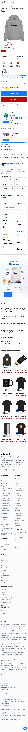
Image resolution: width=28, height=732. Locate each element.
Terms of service (5, 681)
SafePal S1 (4, 478)
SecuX (17, 501)
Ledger (17, 483)
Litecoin (3, 616)
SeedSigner (18, 518)
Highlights (4, 144)
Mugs (2, 573)
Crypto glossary (5, 600)
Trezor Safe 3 (5, 481)
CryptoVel (18, 540)
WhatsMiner (18, 506)
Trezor (17, 478)
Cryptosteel (18, 491)
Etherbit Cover (5, 511)
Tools (2, 565)
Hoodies (3, 6)
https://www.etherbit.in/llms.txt (8, 721)
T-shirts (3, 578)
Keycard (17, 525)
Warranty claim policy (6, 693)
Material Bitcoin (19, 520)
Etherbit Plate (5, 501)
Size (2, 74)
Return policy (4, 691)
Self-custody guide (6, 597)
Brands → (18, 475)
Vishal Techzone (19, 545)
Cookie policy (4, 685)
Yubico (17, 486)
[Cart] (26, 2)
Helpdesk (3, 590)
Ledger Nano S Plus (6, 488)
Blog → (3, 621)
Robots (3, 583)
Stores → (18, 529)
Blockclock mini (5, 498)
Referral (3, 595)
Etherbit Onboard (6, 602)
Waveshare (18, 515)
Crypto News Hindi (20, 532)
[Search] (23, 2)
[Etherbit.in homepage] (14, 2)
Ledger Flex (4, 491)
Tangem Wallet (5, 486)
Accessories (4, 563)
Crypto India (18, 535)
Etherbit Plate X (5, 503)
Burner (12, 112)
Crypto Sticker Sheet (16, 134)
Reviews (3, 592)
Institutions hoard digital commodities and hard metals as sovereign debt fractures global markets (13, 659)
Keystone (18, 513)
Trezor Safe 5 (5, 483)
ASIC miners (4, 547)
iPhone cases (5, 575)
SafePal (17, 481)
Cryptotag (18, 488)
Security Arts (18, 498)
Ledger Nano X (5, 493)
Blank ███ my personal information (9, 687)
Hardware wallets (6, 542)
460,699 (8, 705)
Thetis (17, 523)
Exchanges (4, 549)
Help (2, 679)
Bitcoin (3, 611)
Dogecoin (4, 613)
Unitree (17, 508)
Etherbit (17, 503)
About (2, 674)
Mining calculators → (6, 607)
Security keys (5, 544)
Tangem (17, 511)
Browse (8, 294)
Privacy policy (4, 683)
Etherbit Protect (5, 506)
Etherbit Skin (4, 508)
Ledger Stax (4, 496)
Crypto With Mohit (20, 537)
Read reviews (18, 294)
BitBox (17, 493)
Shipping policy (5, 689)
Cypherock (18, 496)
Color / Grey (5, 69)
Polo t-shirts (4, 568)
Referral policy (4, 696)
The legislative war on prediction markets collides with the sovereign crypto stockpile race (13, 648)
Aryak (16, 547)
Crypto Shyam (19, 542)
